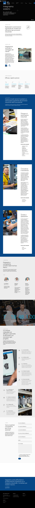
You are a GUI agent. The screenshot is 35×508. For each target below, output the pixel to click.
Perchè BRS (17, 3)
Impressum (4, 501)
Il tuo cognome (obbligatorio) (22, 426)
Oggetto (19, 440)
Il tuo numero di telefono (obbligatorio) (23, 433)
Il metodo (30, 3)
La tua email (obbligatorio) (21, 436)
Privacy (4, 502)
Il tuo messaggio (20, 443)
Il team (26, 3)
